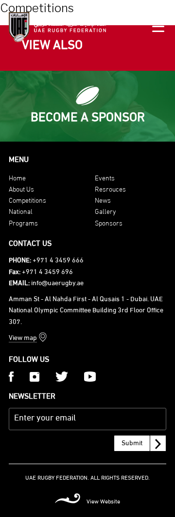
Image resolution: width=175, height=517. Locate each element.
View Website (103, 502)
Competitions (27, 199)
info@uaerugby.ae (57, 283)
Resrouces (110, 188)
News (103, 199)
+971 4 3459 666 (58, 260)
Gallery (105, 211)
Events (105, 177)
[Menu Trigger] (158, 26)
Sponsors (108, 222)
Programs (23, 222)
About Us (21, 188)
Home (17, 177)
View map (23, 338)
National (21, 211)
